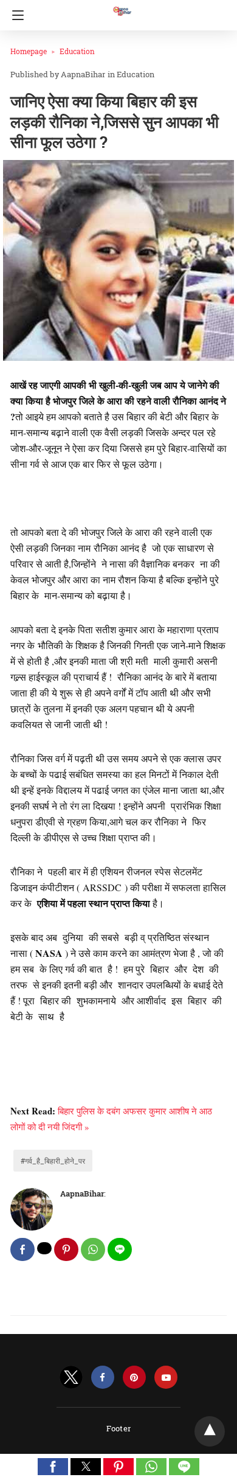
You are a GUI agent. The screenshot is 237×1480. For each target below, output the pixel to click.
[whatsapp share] (93, 1249)
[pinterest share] (66, 1249)
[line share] (120, 1249)
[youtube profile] (165, 1377)
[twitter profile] (71, 1377)
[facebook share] (22, 1249)
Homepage (28, 51)
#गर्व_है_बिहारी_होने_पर (53, 1161)
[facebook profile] (102, 1377)
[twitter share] (44, 1248)
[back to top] (209, 1431)
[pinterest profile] (134, 1377)
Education (77, 51)
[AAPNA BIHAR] (121, 5)
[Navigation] (15, 15)
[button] (53, 1466)
